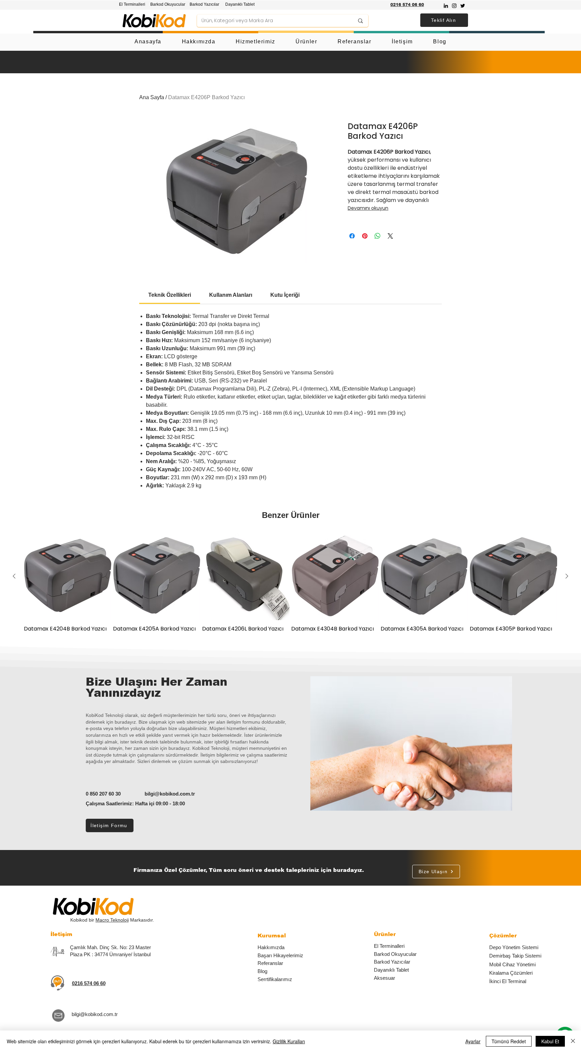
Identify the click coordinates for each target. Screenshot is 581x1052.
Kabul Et (550, 1041)
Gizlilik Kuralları (289, 1041)
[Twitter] (463, 6)
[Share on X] (390, 236)
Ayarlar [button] (472, 1041)
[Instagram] (454, 6)
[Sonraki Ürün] (567, 576)
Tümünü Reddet (509, 1041)
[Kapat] (573, 1041)
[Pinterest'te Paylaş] (365, 236)
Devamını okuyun (368, 208)
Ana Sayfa (151, 97)
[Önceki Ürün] (14, 576)
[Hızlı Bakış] (67, 576)
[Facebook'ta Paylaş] (352, 236)
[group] (290, 585)
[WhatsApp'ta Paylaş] (378, 236)
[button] (444, 20)
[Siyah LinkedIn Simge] (446, 6)
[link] (169, 295)
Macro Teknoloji (112, 920)
